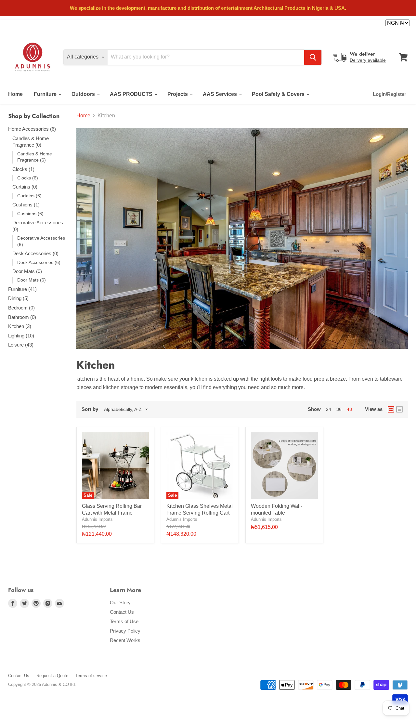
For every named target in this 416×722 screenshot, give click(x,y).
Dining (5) (18, 298)
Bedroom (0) (21, 307)
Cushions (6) (30, 213)
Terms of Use (124, 621)
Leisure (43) (20, 345)
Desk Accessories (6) (38, 262)
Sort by (90, 409)
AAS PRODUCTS (132, 94)
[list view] (399, 409)
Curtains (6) (29, 195)
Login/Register (389, 94)
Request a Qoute (52, 675)
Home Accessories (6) (32, 129)
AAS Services (220, 94)
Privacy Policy (125, 631)
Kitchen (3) (19, 326)
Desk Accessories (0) (35, 253)
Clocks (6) (27, 177)
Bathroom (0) (22, 317)
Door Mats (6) (31, 279)
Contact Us (122, 612)
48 (349, 409)
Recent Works (125, 640)
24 (328, 409)
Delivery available (368, 60)
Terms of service (91, 675)
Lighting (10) (21, 335)
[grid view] (391, 409)
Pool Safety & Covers (279, 94)
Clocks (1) (23, 169)
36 (339, 409)
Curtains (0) (24, 187)
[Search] (312, 57)
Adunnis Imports (97, 519)
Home (15, 94)
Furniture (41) (22, 289)
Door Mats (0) (27, 271)
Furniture (46, 94)
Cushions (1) (26, 204)
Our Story (120, 602)
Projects (178, 94)
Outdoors (84, 94)
